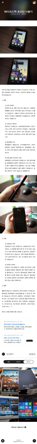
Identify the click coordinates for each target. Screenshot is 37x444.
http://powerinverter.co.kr (11, 321)
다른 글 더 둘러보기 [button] (17, 427)
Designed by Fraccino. (18, 441)
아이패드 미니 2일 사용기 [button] (9, 380)
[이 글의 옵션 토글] (3, 354)
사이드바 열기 (2, 2)
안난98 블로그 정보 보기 (34, 2)
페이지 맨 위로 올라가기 (34, 441)
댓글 (9, 362)
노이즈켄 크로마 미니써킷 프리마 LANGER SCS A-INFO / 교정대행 (12, 342)
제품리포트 (24, 14)
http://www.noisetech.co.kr (12, 335)
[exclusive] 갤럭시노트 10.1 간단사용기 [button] (9, 408)
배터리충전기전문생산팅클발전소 (14, 324)
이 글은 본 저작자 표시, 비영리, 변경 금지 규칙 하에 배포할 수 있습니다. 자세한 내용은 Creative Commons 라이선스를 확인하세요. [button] (32, 354)
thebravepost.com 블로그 (2, 441)
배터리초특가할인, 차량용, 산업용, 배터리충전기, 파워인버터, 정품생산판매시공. (18, 328)
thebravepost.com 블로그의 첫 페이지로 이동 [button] (18, 2)
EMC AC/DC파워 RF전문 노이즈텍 (12, 338)
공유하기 (18, 362)
